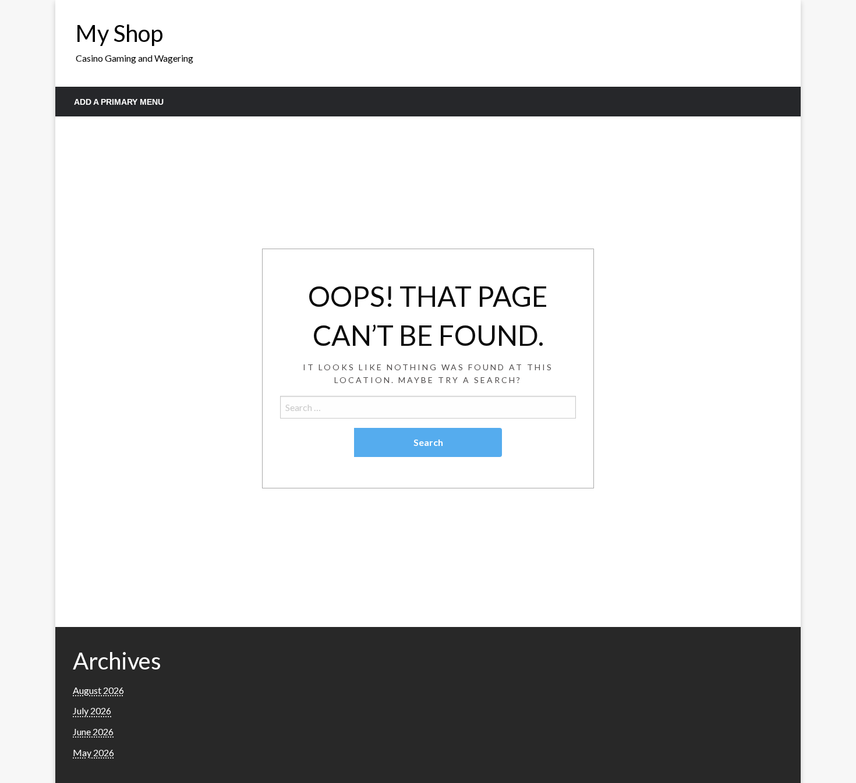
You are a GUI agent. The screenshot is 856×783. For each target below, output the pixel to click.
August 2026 (98, 690)
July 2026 (92, 710)
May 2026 (93, 752)
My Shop (119, 33)
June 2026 (93, 731)
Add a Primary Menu (119, 102)
